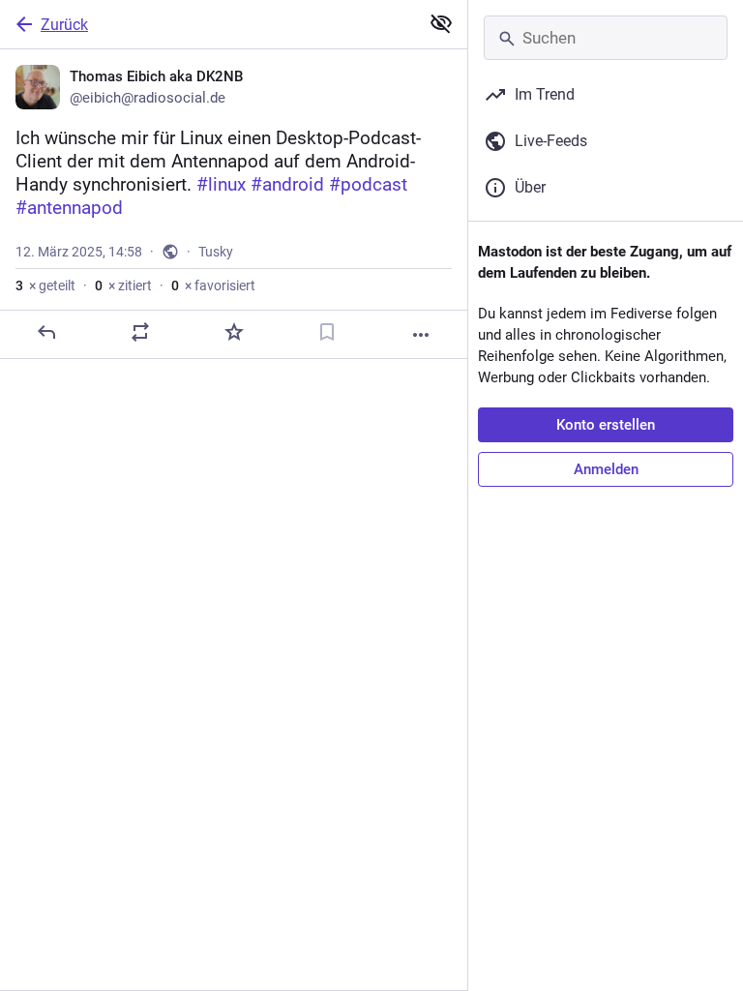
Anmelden (606, 469)
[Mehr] (420, 334)
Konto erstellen (605, 425)
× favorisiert (213, 285)
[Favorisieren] (234, 332)
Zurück (64, 24)
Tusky (215, 251)
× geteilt (45, 285)
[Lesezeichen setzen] (327, 332)
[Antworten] (46, 332)
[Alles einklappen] (441, 23)
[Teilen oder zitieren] (140, 332)
